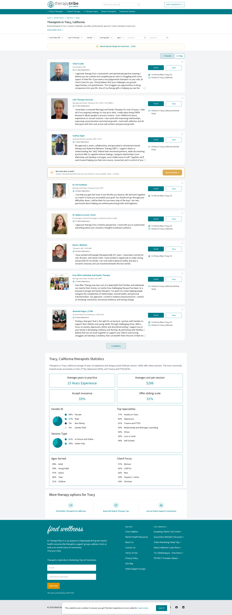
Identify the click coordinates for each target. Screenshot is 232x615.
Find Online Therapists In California (71, 511)
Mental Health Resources (136, 537)
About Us (129, 542)
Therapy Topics (91, 11)
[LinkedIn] (183, 607)
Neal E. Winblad (80, 245)
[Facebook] (176, 607)
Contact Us (130, 547)
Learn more (143, 608)
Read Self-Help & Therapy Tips (116, 511)
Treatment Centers (127, 11)
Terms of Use (131, 552)
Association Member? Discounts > (169, 537)
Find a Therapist (56, 11)
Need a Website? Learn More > (167, 547)
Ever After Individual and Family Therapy (91, 275)
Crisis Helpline (131, 531)
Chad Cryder (78, 63)
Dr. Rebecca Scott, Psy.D (84, 215)
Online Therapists (108, 11)
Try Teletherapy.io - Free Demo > (168, 552)
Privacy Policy (131, 558)
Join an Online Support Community (161, 511)
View (174, 67)
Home (49, 18)
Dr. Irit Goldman (80, 184)
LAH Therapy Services (83, 99)
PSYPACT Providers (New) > (166, 558)
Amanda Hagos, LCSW (83, 311)
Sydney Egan (79, 135)
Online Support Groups (135, 568)
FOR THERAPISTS (173, 4)
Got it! (161, 608)
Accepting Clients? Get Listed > (168, 531)
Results (168, 56)
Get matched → (172, 172)
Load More (116, 346)
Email (156, 67)
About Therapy (74, 11)
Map (181, 56)
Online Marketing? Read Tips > (167, 542)
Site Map (129, 563)
